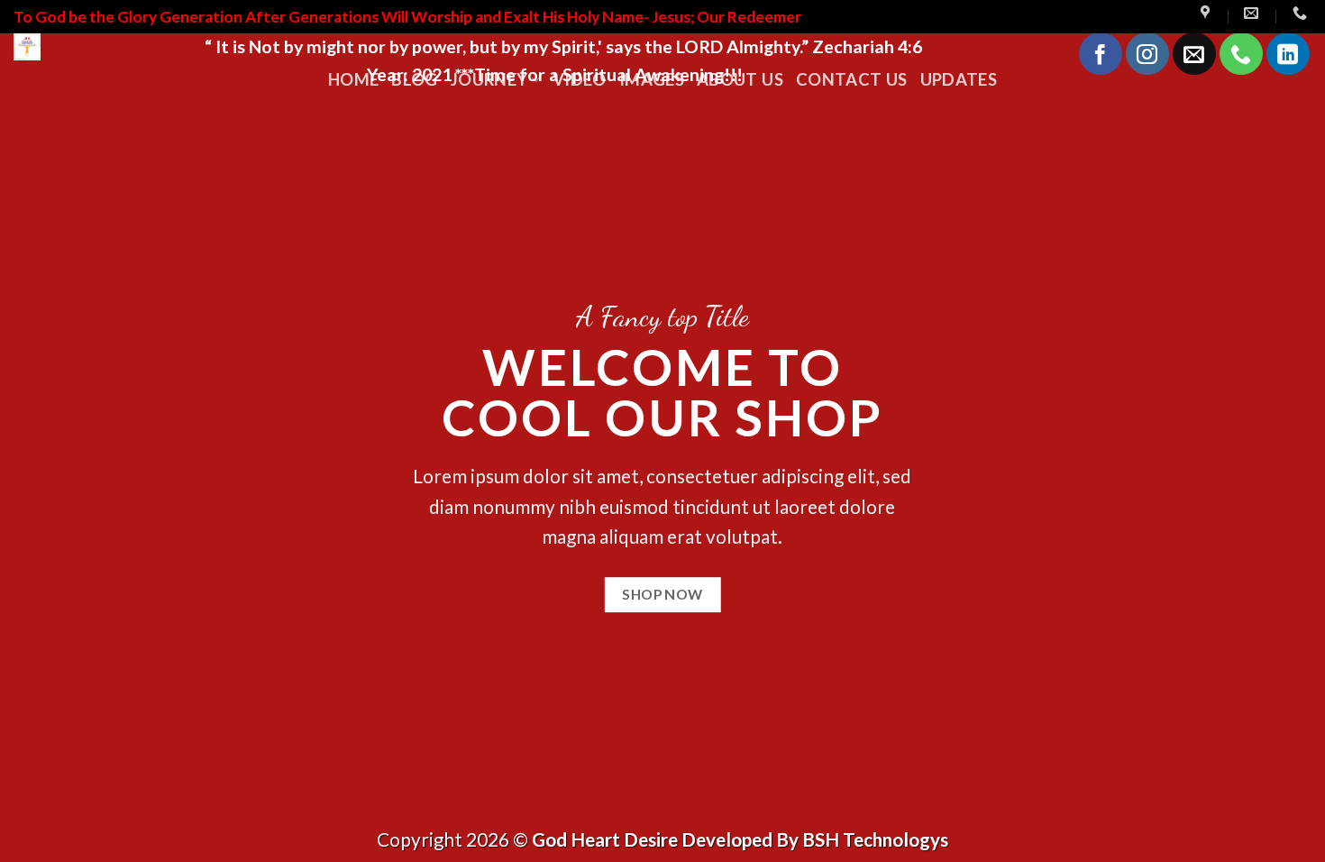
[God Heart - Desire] (96, 46)
